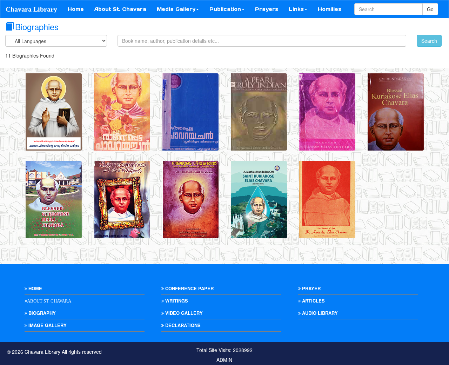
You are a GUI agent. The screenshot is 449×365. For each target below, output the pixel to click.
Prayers (266, 9)
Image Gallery (47, 325)
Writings (176, 300)
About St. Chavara (120, 9)
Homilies (329, 9)
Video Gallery (183, 313)
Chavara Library (31, 9)
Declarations (182, 325)
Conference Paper (189, 288)
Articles (313, 300)
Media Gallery (176, 9)
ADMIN (224, 359)
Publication (225, 9)
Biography (41, 313)
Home (76, 9)
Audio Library (319, 313)
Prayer (311, 288)
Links (296, 9)
